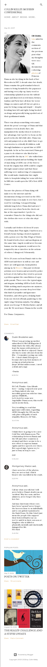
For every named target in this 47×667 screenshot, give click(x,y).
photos (35, 73)
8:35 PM (15, 375)
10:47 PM (15, 420)
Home (7, 17)
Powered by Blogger (25, 655)
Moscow (19, 268)
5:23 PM (15, 478)
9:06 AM (15, 459)
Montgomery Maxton (22, 466)
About (15, 17)
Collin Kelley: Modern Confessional (19, 11)
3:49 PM (15, 533)
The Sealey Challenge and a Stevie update (23, 632)
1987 (26, 156)
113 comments (15, 581)
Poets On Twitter (17, 576)
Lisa (33, 39)
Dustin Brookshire (20, 337)
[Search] (41, 4)
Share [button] (6, 324)
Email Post (14, 324)
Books (23, 17)
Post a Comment (11, 539)
